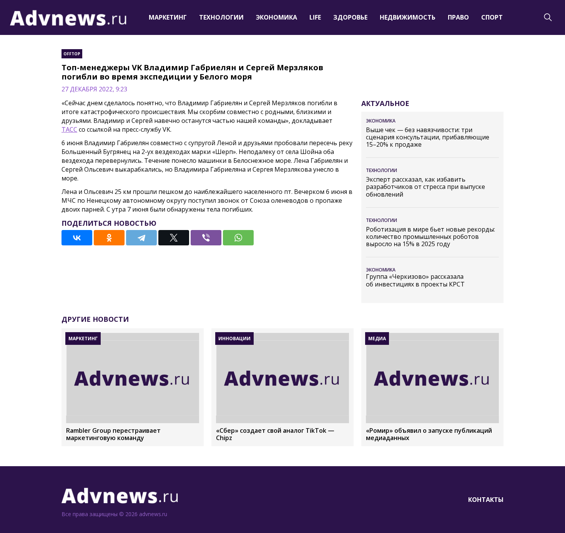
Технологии (221, 17)
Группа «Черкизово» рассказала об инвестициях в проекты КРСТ (415, 280)
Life (315, 17)
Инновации (234, 338)
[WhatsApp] (238, 237)
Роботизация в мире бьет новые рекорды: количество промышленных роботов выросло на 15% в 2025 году (430, 237)
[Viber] (206, 237)
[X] (173, 237)
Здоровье (350, 17)
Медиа (377, 338)
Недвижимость (407, 17)
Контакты (486, 499)
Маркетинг (168, 17)
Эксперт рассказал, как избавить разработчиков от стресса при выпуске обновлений (425, 187)
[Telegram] (141, 237)
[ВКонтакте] (76, 237)
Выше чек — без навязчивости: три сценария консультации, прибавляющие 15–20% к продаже (427, 137)
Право (458, 17)
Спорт (492, 17)
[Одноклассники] (109, 237)
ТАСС (69, 129)
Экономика (276, 17)
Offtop (71, 53)
